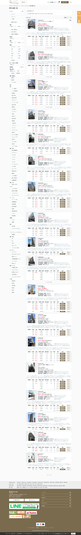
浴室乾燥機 (14, 204)
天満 (38, 13)
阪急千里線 (40, 119)
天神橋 (36, 13)
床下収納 (13, 226)
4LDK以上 (13, 60)
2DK (19, 51)
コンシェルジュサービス (16, 276)
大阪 (20, 487)
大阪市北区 (40, 20)
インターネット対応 (15, 247)
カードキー (14, 127)
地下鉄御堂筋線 (41, 294)
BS (12, 240)
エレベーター (14, 168)
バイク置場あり (14, 175)
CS (12, 238)
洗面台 (13, 208)
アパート (12, 14)
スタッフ (55, 2)
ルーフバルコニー (15, 164)
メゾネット (14, 157)
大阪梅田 (45, 221)
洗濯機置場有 (14, 180)
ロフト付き (14, 154)
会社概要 (51, 2)
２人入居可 (14, 109)
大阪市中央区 (52, 482)
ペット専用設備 (14, 90)
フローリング (14, 152)
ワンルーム (13, 46)
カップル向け (14, 141)
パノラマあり (13, 82)
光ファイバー (14, 245)
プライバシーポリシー (44, 527)
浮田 (42, 20)
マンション (13, 16)
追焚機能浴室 (14, 201)
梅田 (45, 294)
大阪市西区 (57, 482)
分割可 (13, 113)
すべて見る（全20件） (49, 107)
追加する (68, 39)
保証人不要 (14, 104)
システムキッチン (15, 193)
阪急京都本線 (45, 485)
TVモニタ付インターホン (16, 254)
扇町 (44, 244)
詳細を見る (62, 39)
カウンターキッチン (15, 195)
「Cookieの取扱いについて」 (58, 533)
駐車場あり (14, 280)
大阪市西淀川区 (46, 482)
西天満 (33, 13)
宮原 (46, 13)
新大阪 (31, 487)
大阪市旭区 (65, 482)
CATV (13, 243)
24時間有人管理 (14, 267)
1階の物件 (13, 285)
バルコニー (14, 161)
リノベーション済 (15, 102)
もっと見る (61, 34)
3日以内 (12, 73)
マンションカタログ (31, 527)
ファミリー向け (14, 146)
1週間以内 (18, 73)
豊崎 (30, 13)
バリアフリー (14, 111)
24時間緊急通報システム (16, 258)
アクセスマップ (44, 503)
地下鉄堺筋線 (40, 28)
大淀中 (41, 13)
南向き (13, 290)
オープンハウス (14, 130)
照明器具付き (14, 171)
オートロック (14, 251)
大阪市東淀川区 (40, 482)
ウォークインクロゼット (16, 228)
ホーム (48, 2)
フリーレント (14, 125)
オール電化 (14, 166)
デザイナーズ (14, 100)
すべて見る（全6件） (49, 76)
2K (11, 51)
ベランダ (13, 159)
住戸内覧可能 (14, 274)
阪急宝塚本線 (40, 221)
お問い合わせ (64, 2)
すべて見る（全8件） (49, 282)
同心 (44, 13)
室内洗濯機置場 (14, 150)
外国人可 (13, 132)
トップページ (44, 492)
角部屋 (13, 292)
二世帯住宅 (14, 123)
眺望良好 (13, 120)
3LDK (19, 55)
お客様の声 (43, 497)
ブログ (43, 500)
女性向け (13, 143)
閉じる (73, 533)
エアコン (13, 219)
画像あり (12, 77)
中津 (28, 13)
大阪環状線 (40, 30)
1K (18, 46)
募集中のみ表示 (14, 22)
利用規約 (37, 527)
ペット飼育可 (14, 88)
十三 (29, 487)
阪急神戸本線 (40, 295)
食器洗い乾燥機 (14, 190)
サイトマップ (51, 527)
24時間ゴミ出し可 (15, 272)
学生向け (13, 139)
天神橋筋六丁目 (46, 27)
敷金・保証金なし (14, 29)
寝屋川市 (61, 482)
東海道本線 (35, 485)
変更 (22, 11)
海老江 (52, 13)
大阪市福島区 (29, 482)
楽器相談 (13, 93)
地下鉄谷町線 (40, 27)
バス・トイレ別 (14, 199)
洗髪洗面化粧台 (14, 211)
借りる (23, 2)
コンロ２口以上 (14, 188)
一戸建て (12, 18)
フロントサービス (15, 269)
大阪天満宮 (35, 487)
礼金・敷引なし (14, 31)
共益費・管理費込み (14, 34)
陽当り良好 (14, 95)
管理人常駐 (14, 118)
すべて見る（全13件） (49, 209)
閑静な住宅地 (14, 97)
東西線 (64, 485)
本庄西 (49, 13)
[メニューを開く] (71, 2)
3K (18, 53)
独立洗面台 (14, 215)
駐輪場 (13, 173)
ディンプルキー (14, 261)
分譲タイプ (14, 116)
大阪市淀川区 (23, 482)
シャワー (13, 213)
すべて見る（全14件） (49, 47)
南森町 (18, 487)
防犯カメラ (14, 263)
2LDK (12, 53)
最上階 (13, 287)
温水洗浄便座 (14, 206)
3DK (12, 55)
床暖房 (13, 222)
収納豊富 (13, 234)
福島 (41, 487)
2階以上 (13, 283)
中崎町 (45, 88)
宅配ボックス (14, 256)
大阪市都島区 (34, 482)
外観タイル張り (14, 184)
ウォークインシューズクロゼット (16, 232)
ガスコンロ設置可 (15, 134)
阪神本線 (60, 485)
